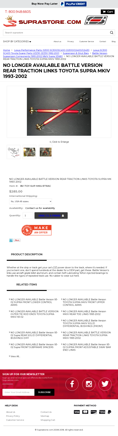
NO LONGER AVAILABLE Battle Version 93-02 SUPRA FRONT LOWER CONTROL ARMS (34, 302)
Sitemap (45, 416)
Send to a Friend (49, 215)
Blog (114, 41)
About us (57, 41)
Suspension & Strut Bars (76, 53)
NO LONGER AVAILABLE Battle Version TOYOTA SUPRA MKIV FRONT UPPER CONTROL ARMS (84, 302)
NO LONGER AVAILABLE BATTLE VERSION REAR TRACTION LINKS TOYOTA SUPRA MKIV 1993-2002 (87, 335)
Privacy (70, 41)
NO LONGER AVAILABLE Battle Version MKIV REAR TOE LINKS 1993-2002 (84, 313)
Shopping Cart (48, 420)
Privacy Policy (13, 416)
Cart (110, 11)
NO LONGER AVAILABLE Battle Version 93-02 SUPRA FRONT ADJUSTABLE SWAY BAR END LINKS (87, 347)
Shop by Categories (16, 41)
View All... (15, 356)
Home (6, 50)
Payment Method (85, 405)
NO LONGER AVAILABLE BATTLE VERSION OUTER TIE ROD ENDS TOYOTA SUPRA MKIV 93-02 (35, 314)
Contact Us (46, 412)
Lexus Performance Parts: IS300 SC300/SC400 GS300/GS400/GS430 (51, 50)
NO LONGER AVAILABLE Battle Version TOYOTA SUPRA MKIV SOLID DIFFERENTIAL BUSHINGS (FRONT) (84, 323)
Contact (103, 41)
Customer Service (86, 41)
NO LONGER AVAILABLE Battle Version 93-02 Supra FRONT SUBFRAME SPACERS (34, 346)
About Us (10, 412)
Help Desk (11, 405)
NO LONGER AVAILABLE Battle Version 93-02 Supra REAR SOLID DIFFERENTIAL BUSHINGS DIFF (34, 335)
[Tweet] (11, 241)
